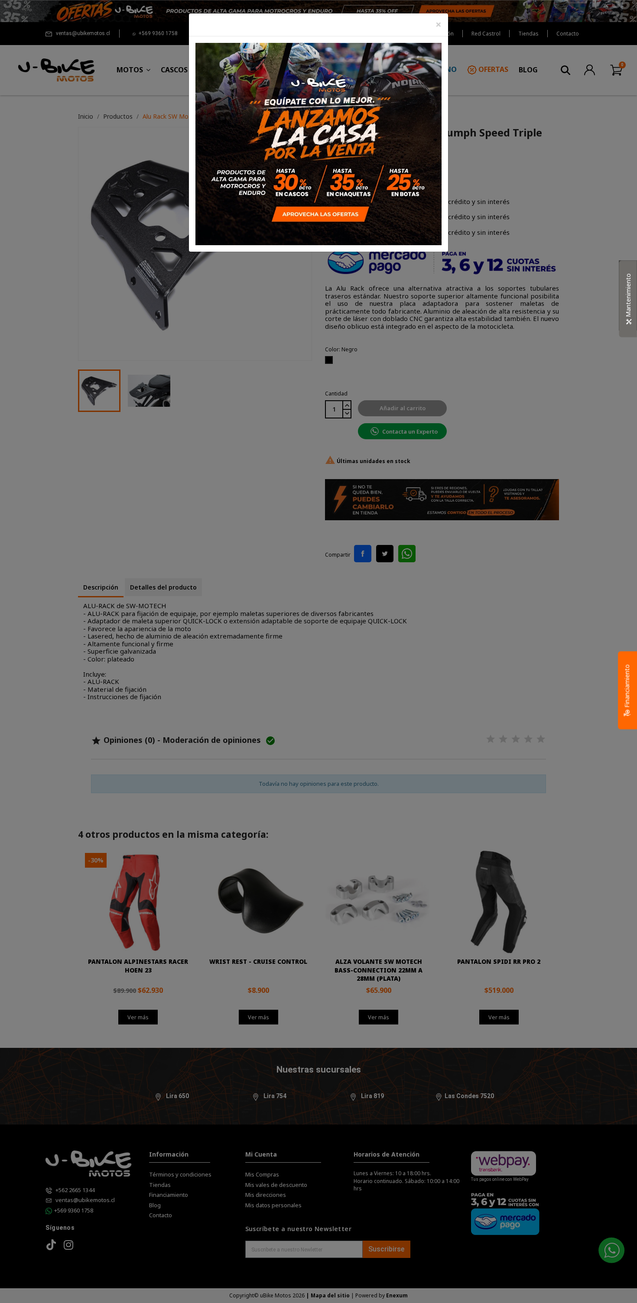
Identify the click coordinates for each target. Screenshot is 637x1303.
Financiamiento (627, 687)
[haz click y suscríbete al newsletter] (318, 143)
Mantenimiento (628, 295)
